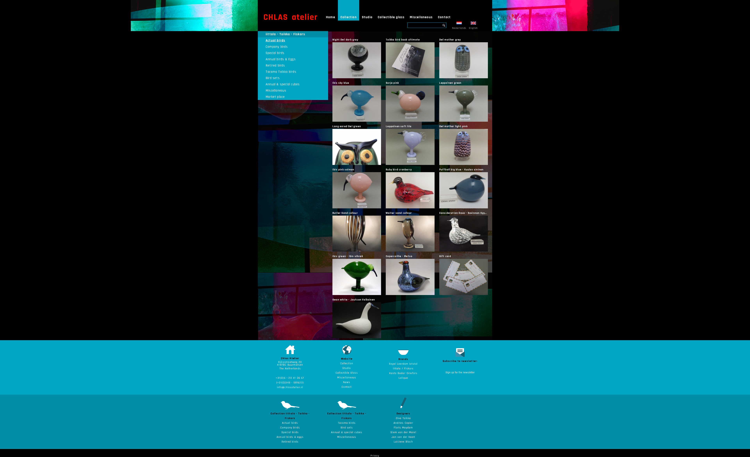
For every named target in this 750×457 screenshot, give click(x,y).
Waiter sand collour (399, 213)
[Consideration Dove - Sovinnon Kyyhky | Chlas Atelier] (463, 233)
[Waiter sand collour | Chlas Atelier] (410, 233)
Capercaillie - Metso (399, 256)
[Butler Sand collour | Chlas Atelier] (356, 233)
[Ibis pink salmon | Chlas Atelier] (356, 190)
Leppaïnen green (450, 83)
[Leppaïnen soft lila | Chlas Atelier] (410, 147)
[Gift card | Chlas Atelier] (463, 277)
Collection (348, 17)
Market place (275, 97)
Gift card (445, 256)
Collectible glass (391, 17)
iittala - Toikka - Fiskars (285, 34)
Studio (367, 17)
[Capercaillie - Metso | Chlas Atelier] (410, 277)
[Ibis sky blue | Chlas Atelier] (356, 103)
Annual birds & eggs (290, 437)
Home (330, 17)
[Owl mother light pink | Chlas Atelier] (463, 147)
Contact (444, 17)
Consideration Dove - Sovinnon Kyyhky (464, 213)
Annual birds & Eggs (281, 59)
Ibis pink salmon (343, 169)
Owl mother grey (450, 39)
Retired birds (275, 65)
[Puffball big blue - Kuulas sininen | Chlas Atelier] (463, 190)
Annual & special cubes (283, 84)
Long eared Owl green (346, 126)
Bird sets (273, 78)
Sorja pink (392, 83)
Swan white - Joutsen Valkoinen (353, 299)
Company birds (277, 47)
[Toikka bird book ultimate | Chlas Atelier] (410, 60)
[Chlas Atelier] (290, 16)
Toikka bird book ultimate (403, 39)
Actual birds (275, 40)
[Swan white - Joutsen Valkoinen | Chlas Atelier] (356, 320)
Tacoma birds (346, 423)
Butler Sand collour (345, 213)
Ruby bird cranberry (399, 169)
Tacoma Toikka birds (281, 72)
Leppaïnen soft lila (398, 126)
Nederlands (459, 28)
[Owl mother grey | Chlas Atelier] (463, 60)
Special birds (275, 53)
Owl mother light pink (453, 126)
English (473, 28)
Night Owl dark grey (345, 39)
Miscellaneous (421, 17)
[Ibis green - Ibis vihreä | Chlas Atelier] (356, 277)
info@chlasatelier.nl (290, 387)
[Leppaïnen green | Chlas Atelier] (463, 103)
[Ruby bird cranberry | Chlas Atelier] (410, 190)
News (346, 382)
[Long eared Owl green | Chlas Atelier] (356, 147)
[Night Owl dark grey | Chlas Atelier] (356, 60)
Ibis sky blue (340, 83)
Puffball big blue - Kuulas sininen (461, 169)
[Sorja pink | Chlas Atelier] (410, 103)
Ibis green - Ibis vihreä (347, 256)
